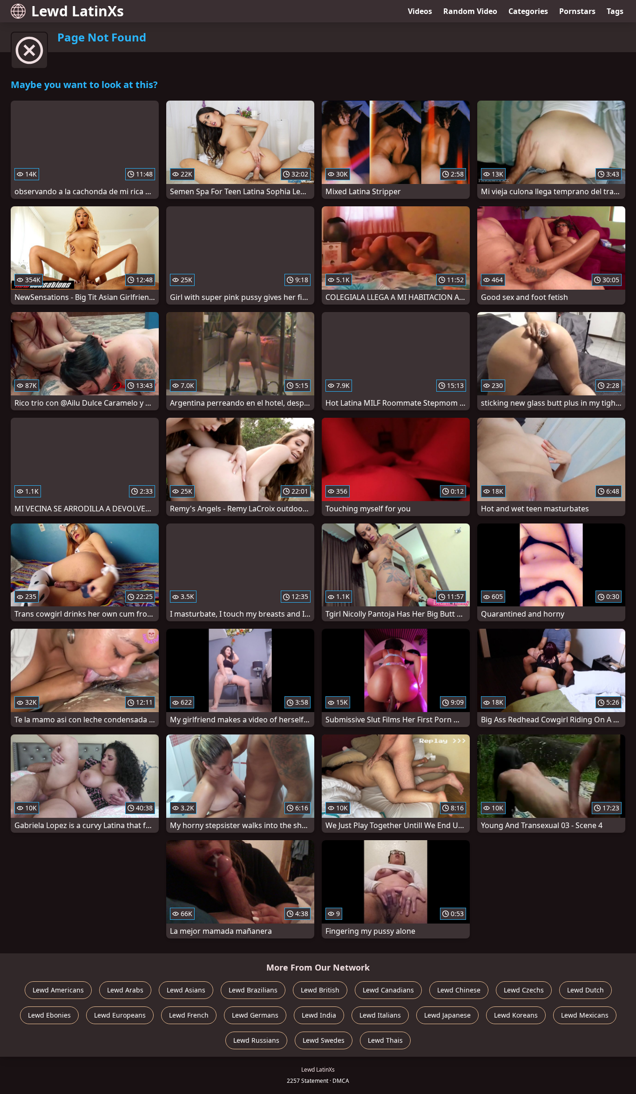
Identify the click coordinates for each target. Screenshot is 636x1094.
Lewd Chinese (458, 989)
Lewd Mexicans (585, 1015)
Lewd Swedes (324, 1040)
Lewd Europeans (120, 1015)
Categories (528, 11)
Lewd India (319, 1015)
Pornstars (577, 11)
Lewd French (189, 1015)
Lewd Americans (58, 989)
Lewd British (320, 989)
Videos (420, 11)
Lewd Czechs (524, 989)
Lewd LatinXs (77, 10)
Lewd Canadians (388, 989)
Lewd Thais (385, 1040)
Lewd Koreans (516, 1015)
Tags (615, 11)
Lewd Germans (255, 1015)
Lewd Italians (380, 1015)
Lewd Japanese (447, 1015)
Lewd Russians (256, 1040)
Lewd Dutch (585, 989)
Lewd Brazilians (253, 989)
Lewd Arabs (125, 989)
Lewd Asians (186, 989)
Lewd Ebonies (49, 1015)
